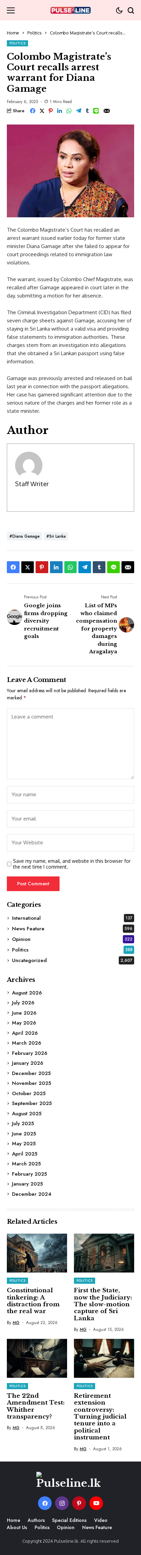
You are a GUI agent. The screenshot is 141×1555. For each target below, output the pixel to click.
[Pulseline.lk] (70, 10)
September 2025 (32, 1103)
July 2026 (23, 1002)
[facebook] (45, 1503)
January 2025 (27, 1184)
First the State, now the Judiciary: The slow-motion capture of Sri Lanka (103, 1304)
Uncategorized (72, 960)
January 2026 (27, 1063)
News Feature (72, 928)
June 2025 (24, 1133)
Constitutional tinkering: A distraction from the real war (33, 1301)
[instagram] (62, 1503)
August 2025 (26, 1113)
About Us (17, 1527)
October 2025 (29, 1093)
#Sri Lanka (56, 536)
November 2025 (31, 1083)
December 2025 (31, 1073)
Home (13, 32)
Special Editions (69, 1520)
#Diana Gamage (24, 536)
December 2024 (31, 1194)
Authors (36, 1520)
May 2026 (24, 1023)
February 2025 (29, 1174)
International (72, 918)
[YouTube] (96, 1503)
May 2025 (24, 1143)
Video (100, 1520)
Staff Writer (32, 484)
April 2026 (25, 1033)
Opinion (72, 939)
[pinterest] (79, 1503)
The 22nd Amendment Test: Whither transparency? (36, 1406)
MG (16, 1322)
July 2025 (23, 1123)
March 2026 (26, 1043)
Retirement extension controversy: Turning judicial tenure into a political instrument (100, 1416)
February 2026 (29, 1053)
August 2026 (27, 993)
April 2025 (24, 1154)
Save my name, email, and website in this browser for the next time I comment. (72, 864)
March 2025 (26, 1163)
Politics (34, 32)
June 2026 (24, 1013)
